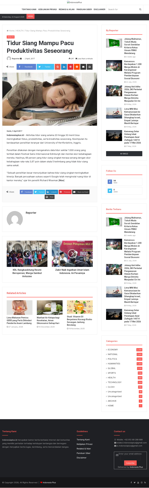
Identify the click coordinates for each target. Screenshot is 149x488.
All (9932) (124, 154)
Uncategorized (114, 396)
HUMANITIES (114, 363)
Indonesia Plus (136, 467)
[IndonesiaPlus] (74, 2)
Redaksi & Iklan (66, 9)
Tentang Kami (29, 9)
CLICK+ (111, 387)
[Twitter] (134, 482)
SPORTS (112, 373)
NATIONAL (113, 354)
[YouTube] (138, 482)
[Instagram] (141, 482)
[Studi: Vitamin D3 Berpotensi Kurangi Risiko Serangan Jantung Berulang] (80, 307)
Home (11, 30)
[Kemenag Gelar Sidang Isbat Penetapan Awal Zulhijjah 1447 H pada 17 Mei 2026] (114, 135)
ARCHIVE (112, 401)
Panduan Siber (84, 9)
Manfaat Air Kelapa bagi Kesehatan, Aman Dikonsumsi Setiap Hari (48, 320)
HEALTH (19, 30)
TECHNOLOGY (114, 382)
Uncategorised (114, 391)
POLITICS (112, 359)
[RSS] (145, 482)
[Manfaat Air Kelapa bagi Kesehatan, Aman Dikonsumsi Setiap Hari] (50, 307)
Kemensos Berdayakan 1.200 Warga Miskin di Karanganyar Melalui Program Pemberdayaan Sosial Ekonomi (132, 70)
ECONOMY (113, 349)
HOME (111, 405)
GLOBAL (112, 368)
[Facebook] (131, 482)
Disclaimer (99, 9)
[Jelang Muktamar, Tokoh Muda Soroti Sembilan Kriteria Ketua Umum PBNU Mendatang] (114, 43)
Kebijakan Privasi (47, 9)
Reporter (15, 58)
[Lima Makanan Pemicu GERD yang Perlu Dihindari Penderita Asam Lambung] (19, 307)
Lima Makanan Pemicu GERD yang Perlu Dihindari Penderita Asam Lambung (19, 320)
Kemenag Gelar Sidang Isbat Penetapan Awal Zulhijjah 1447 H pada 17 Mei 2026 (132, 137)
